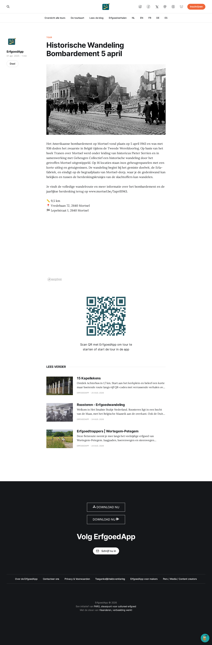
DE (157, 17)
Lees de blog (96, 17)
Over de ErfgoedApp (26, 578)
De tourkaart (77, 17)
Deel (12, 63)
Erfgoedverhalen (118, 17)
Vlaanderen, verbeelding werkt (115, 610)
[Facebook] (148, 6)
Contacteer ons (51, 578)
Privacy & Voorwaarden (77, 578)
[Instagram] (140, 6)
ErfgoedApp (15, 51)
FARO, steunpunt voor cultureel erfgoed (115, 606)
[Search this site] (8, 6)
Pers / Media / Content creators (180, 578)
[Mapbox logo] (54, 279)
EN (141, 17)
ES (166, 17)
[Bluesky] (181, 6)
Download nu (107, 507)
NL (133, 17)
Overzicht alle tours (55, 17)
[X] (156, 6)
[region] (106, 249)
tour (49, 37)
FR (149, 17)
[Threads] (173, 6)
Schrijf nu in (108, 551)
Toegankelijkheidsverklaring (110, 578)
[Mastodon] (164, 6)
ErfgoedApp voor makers (144, 578)
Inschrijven (196, 6)
